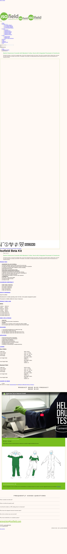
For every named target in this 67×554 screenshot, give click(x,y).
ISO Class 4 (28, 384)
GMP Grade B (24, 384)
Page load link (2, 528)
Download (59, 486)
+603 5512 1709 (5, 526)
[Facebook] (63, 527)
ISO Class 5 (32, 384)
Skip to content (2, 0)
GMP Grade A (20, 384)
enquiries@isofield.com (10, 521)
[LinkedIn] (66, 527)
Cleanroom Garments (13, 384)
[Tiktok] (65, 527)
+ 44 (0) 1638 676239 (7, 525)
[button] (3, 261)
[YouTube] (64, 527)
